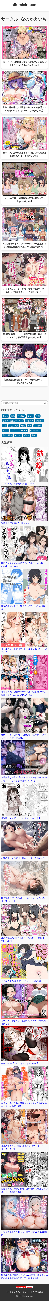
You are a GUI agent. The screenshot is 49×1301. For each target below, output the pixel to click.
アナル (5, 430)
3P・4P (18, 435)
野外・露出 (7, 435)
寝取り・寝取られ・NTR (13, 421)
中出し (5, 416)
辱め (4, 426)
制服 (38, 416)
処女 (23, 426)
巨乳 (13, 416)
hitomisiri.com (24, 5)
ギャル (26, 435)
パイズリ (29, 421)
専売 (29, 426)
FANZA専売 (35, 430)
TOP (7, 1292)
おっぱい (21, 416)
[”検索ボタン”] (45, 402)
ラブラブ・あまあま (19, 430)
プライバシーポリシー (21, 1292)
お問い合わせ (38, 1292)
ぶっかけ (38, 426)
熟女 (34, 435)
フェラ (30, 416)
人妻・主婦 (13, 426)
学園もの (39, 421)
